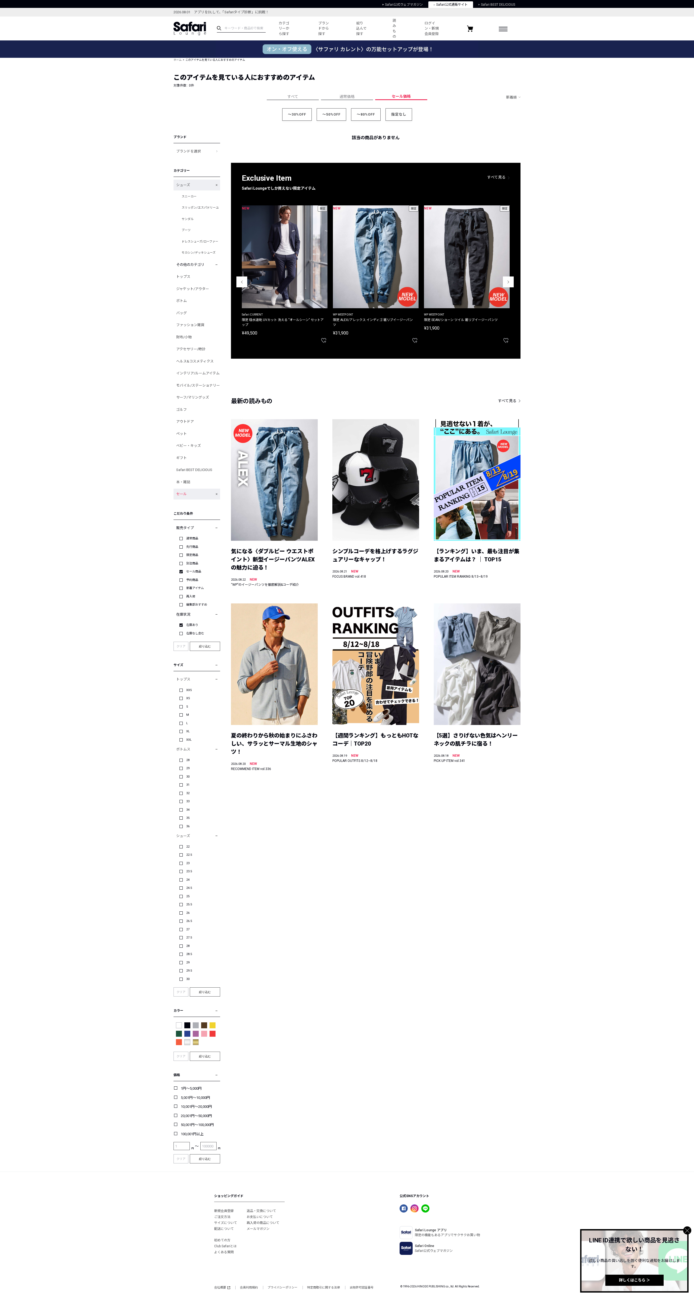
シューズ (183, 185)
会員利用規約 (249, 1287)
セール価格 (401, 96)
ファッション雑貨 (190, 325)
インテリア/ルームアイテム (198, 373)
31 (187, 785)
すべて (292, 96)
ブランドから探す (323, 28)
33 (187, 801)
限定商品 (192, 555)
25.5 (189, 904)
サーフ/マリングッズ (192, 397)
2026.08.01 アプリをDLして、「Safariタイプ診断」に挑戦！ (221, 12)
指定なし (398, 114)
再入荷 (190, 596)
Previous (241, 281)
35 (187, 818)
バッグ (181, 313)
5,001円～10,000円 (195, 1098)
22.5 (189, 855)
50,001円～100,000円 (197, 1125)
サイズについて (225, 1223)
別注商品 (192, 563)
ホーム (178, 59)
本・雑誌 (183, 482)
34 (187, 810)
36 (187, 826)
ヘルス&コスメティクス (195, 361)
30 (187, 776)
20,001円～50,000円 (196, 1116)
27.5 (189, 937)
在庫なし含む (195, 633)
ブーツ (186, 230)
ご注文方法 (222, 1217)
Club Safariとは (225, 1246)
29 (187, 768)
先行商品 (192, 547)
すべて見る (496, 177)
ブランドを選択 (188, 151)
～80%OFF (366, 114)
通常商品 (192, 538)
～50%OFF (331, 114)
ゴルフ (181, 410)
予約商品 (192, 580)
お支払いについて (260, 1217)
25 (187, 896)
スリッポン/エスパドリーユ (200, 207)
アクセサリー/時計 (190, 349)
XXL (189, 740)
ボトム (181, 301)
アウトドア (185, 421)
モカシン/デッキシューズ (199, 252)
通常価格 (347, 96)
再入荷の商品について (263, 1223)
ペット (181, 434)
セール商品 (193, 571)
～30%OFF (297, 114)
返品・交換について (261, 1211)
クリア (180, 646)
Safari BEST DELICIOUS (498, 5)
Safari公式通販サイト (452, 5)
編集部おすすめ (196, 604)
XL (188, 731)
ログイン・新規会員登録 (432, 28)
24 (187, 880)
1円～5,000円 (191, 1088)
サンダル (188, 219)
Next (508, 281)
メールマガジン (258, 1229)
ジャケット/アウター (192, 289)
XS (188, 698)
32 (187, 793)
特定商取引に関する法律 (323, 1287)
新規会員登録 (224, 1211)
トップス (183, 277)
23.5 (189, 871)
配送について (224, 1229)
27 (187, 929)
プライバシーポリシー (282, 1287)
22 (187, 846)
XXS (189, 690)
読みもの (394, 28)
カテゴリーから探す (284, 28)
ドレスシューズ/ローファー (200, 241)
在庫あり (192, 625)
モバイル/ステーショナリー (198, 385)
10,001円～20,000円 (196, 1107)
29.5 (189, 970)
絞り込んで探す (361, 28)
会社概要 (220, 1287)
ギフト (181, 458)
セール (181, 494)
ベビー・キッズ (188, 446)
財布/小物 (184, 337)
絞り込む (205, 646)
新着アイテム (195, 588)
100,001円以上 (192, 1134)
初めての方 (222, 1240)
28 (187, 760)
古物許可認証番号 (362, 1287)
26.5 (189, 921)
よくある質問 (224, 1252)
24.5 (189, 888)
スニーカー (189, 196)
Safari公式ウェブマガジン (404, 5)
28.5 (189, 954)
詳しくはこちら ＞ (634, 1280)
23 (187, 863)
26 (187, 913)
